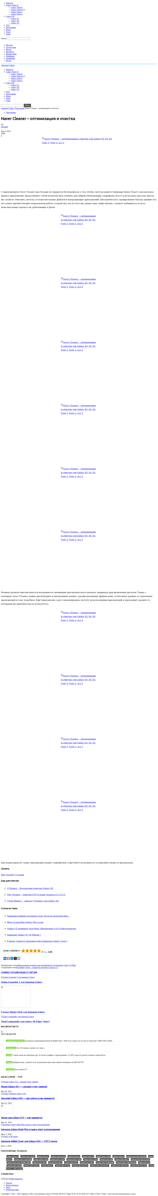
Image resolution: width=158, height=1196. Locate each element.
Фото (8, 1187)
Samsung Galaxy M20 (106, 1159)
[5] (39, 951)
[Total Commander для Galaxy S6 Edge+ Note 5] (17, 1017)
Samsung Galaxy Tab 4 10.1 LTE (100, 1165)
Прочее (9, 1183)
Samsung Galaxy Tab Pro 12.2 (120, 1165)
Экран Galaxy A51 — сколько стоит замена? (24, 1086)
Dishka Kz (11, 1048)
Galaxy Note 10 (12, 5)
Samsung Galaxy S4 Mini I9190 (104, 1162)
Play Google (7, 874)
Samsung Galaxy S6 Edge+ (31, 1165)
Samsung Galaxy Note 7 (71, 1162)
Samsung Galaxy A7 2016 (103, 1156)
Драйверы (10, 56)
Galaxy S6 (15, 21)
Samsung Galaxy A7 (88, 1156)
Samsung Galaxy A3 (12, 1156)
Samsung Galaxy (7, 108)
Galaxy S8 (10, 16)
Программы (11, 27)
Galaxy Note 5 (16, 12)
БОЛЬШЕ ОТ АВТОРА (27, 972)
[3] (31, 951)
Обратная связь (12, 1190)
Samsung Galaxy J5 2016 (74, 1159)
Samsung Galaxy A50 (74, 1156)
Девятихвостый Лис (15, 1041)
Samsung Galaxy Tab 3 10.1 (80, 1165)
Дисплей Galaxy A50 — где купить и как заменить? (28, 1098)
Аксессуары (11, 47)
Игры (8, 30)
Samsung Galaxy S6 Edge (14, 1165)
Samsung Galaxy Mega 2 (121, 1159)
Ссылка (20, 874)
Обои (8, 32)
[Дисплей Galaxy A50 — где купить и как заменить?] (13, 1094)
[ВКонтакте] (4, 958)
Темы (8, 34)
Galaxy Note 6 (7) (18, 10)
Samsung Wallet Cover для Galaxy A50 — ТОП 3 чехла (29, 1141)
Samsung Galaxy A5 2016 (58, 1156)
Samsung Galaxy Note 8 (86, 1162)
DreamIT (4, 127)
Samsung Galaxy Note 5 (55, 1162)
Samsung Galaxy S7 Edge (62, 1165)
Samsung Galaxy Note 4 (39, 1162)
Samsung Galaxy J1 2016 (41, 1159)
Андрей (10, 1069)
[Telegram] (18, 958)
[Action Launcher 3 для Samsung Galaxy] (18, 977)
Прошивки (10, 58)
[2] (27, 951)
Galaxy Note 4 (16, 14)
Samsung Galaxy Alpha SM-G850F (136, 1156)
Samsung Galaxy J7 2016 (90, 1159)
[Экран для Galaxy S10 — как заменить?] (7, 1113)
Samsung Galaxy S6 (144, 1162)
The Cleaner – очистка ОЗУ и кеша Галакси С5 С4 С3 (36, 894)
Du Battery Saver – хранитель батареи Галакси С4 (37, 967)
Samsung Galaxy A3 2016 (28, 1156)
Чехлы (8, 50)
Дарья (9, 1062)
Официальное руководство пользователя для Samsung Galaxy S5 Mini (47, 965)
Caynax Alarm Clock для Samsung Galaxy (23, 1012)
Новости (9, 3)
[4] (35, 951)
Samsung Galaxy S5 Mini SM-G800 (126, 1162)
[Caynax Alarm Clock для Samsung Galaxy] (15, 1007)
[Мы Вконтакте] (2, 1032)
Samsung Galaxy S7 (47, 1165)
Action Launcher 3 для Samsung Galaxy (21, 982)
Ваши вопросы (12, 1185)
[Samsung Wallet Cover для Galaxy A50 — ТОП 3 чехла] (9, 1136)
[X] (15, 958)
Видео (8, 61)
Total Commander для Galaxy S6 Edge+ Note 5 (25, 1021)
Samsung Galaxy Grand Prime (23, 1159)
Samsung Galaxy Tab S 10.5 (138, 1165)
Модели (9, 45)
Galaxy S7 (15, 19)
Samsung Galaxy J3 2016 (57, 1159)
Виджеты (10, 52)
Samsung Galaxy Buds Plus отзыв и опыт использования (30, 1129)
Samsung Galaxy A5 (43, 1156)
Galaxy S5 (15, 23)
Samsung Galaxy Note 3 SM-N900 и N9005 (18, 1162)
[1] (23, 951)
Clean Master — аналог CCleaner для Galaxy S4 (33, 900)
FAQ (8, 25)
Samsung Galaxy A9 (118, 1156)
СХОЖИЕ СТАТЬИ (9, 972)
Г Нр (9, 1055)
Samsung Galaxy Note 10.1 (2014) (140, 1159)
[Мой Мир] (11, 958)
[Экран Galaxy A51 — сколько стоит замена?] (20, 1082)
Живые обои (11, 54)
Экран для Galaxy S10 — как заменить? (22, 1117)
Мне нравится (16, 1179)
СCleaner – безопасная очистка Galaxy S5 (30, 888)
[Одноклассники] (8, 958)
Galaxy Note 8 (16, 7)
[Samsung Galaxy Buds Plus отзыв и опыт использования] (25, 1125)
